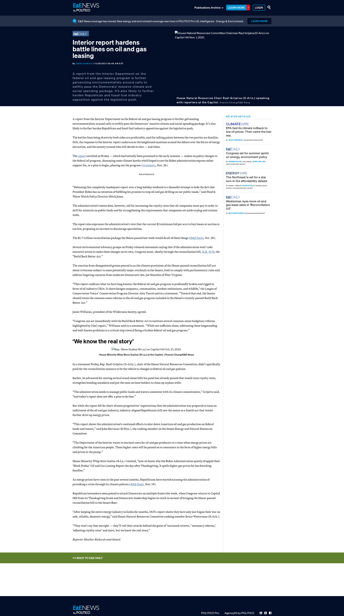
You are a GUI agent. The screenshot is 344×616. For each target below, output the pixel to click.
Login (259, 7)
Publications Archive (207, 8)
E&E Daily (196, 238)
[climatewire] (238, 124)
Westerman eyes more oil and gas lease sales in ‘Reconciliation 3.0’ (248, 205)
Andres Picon (234, 161)
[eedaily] (234, 149)
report (82, 156)
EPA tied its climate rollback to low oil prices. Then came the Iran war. (248, 131)
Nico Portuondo (236, 213)
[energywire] (237, 173)
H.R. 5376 (208, 251)
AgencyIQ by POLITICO (239, 613)
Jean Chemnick (235, 140)
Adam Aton (247, 185)
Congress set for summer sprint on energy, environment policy (247, 155)
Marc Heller (258, 161)
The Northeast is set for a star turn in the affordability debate (246, 179)
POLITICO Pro (210, 613)
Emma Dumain (84, 63)
